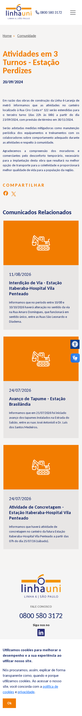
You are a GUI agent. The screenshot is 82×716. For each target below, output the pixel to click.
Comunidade (26, 36)
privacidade (26, 692)
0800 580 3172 (41, 615)
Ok (9, 703)
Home (7, 36)
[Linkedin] (41, 632)
